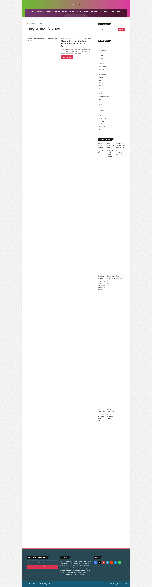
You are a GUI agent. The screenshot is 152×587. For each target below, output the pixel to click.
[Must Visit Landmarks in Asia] (120, 341)
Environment (102, 74)
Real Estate (94, 11)
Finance (72, 11)
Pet (100, 107)
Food (100, 88)
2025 (34, 23)
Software (101, 121)
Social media (103, 11)
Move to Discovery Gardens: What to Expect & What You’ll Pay (74, 43)
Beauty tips (40, 11)
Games (101, 91)
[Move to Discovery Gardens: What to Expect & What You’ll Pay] (43, 47)
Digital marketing (103, 66)
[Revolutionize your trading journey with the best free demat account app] (111, 341)
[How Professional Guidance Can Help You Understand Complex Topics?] (111, 474)
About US (124, 584)
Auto (100, 52)
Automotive (102, 55)
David (63, 38)
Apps (100, 47)
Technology (102, 126)
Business (48, 11)
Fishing (101, 83)
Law (100, 99)
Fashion (64, 11)
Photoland (101, 110)
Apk (100, 44)
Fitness (101, 85)
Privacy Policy (117, 584)
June (38, 23)
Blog (100, 61)
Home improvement (104, 96)
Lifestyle (85, 11)
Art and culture (103, 50)
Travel (118, 11)
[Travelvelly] (76, 4)
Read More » (67, 57)
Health (79, 11)
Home (32, 11)
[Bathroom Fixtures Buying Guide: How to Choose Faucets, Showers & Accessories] (120, 209)
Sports (112, 11)
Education (57, 11)
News (100, 104)
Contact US (109, 584)
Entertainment (103, 72)
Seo (100, 115)
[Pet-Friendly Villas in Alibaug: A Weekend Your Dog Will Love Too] (102, 209)
